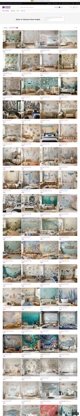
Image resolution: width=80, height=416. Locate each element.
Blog (60, 3)
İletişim (73, 3)
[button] (6, 11)
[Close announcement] (78, 1)
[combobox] (40, 7)
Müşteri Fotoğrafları (66, 3)
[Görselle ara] (62, 7)
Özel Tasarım (54, 3)
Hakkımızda (78, 3)
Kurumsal (49, 3)
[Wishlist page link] (70, 7)
